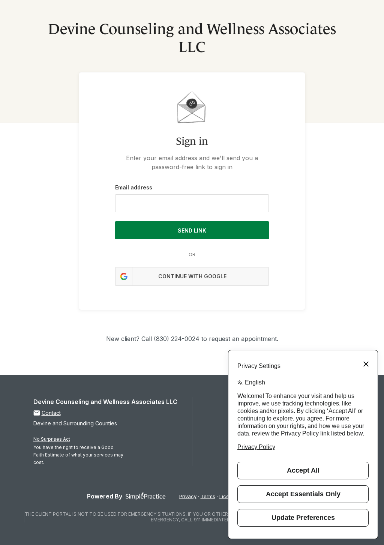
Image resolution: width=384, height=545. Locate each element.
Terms (208, 496)
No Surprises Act (51, 439)
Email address (133, 187)
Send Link (192, 230)
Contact (51, 413)
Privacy (187, 496)
